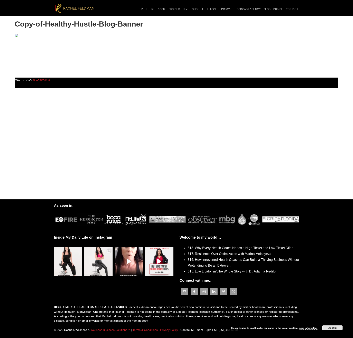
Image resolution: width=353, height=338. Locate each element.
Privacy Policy (169, 329)
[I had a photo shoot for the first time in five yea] (98, 261)
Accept (332, 328)
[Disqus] (176, 147)
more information (308, 327)
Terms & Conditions (145, 329)
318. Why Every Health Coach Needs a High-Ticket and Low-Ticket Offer (240, 248)
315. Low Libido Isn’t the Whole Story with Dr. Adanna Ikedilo (232, 271)
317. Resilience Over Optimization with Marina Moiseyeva (229, 254)
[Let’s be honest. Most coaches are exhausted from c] (68, 261)
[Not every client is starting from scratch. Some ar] (129, 261)
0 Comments (41, 79)
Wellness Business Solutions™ (110, 329)
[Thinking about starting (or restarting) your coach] (159, 261)
